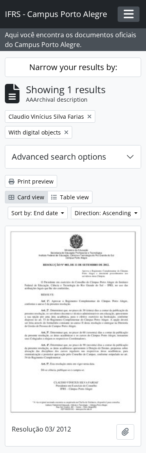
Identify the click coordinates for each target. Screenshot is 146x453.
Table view (73, 197)
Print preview (35, 181)
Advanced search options (59, 156)
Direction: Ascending (104, 213)
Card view (30, 197)
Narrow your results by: (73, 67)
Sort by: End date (35, 213)
